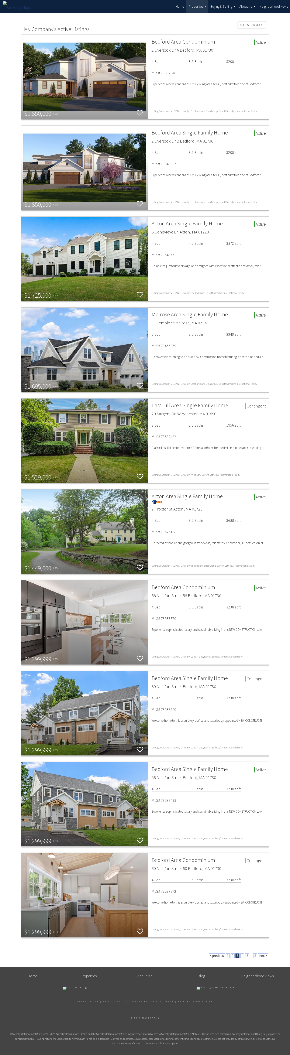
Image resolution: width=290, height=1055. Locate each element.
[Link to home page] (19, 6)
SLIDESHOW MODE (251, 25)
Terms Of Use (88, 1001)
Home (180, 6)
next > (263, 956)
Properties (198, 8)
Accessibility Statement (153, 1001)
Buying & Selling (223, 8)
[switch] (140, 113)
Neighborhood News (274, 6)
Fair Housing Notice (195, 1001)
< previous (217, 956)
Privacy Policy (115, 1001)
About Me (247, 8)
